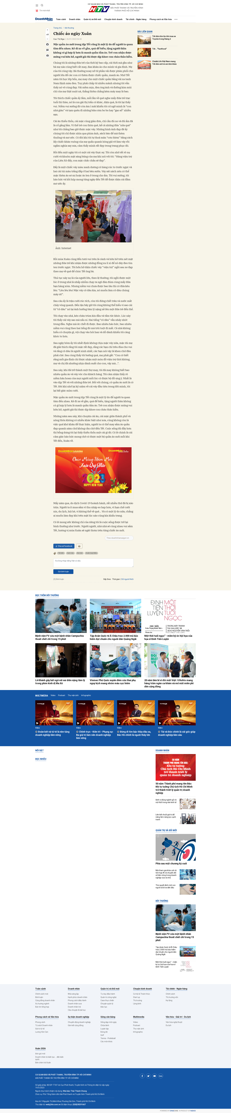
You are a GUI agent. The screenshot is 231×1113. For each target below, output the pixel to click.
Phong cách (40, 1022)
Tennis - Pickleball (108, 1038)
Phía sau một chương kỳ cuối (171, 863)
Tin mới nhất (44, 10)
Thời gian (116, 579)
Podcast (61, 695)
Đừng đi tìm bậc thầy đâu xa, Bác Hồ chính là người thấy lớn (134, 733)
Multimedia (41, 695)
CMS (174, 1111)
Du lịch (168, 1025)
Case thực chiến (107, 1000)
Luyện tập (105, 1029)
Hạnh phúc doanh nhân (77, 997)
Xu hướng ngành (42, 1004)
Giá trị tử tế (39, 1029)
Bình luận (39, 997)
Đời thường (69, 28)
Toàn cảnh (61, 19)
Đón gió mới (40, 1054)
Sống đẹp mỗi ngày (109, 1022)
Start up (136, 997)
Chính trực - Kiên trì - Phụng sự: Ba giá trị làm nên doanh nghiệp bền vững (94, 734)
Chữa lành (105, 1025)
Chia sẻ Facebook (65, 546)
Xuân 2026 (40, 1048)
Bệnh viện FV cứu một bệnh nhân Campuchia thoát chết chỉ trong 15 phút (59, 637)
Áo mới (79, 553)
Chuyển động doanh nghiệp (79, 1022)
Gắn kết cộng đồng (75, 1025)
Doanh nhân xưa (75, 1004)
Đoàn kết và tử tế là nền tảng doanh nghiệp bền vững (52, 733)
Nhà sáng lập (73, 994)
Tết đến (61, 553)
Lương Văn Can (41, 1032)
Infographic (86, 695)
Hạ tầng (169, 1000)
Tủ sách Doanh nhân (44, 1025)
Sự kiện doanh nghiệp (78, 1017)
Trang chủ (57, 28)
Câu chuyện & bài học (77, 1010)
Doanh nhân (74, 19)
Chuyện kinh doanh (113, 19)
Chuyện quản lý (107, 1004)
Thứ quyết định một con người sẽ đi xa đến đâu (166, 886)
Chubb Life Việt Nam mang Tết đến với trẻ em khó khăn (164, 62)
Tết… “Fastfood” (159, 49)
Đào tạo (104, 1007)
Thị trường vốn (172, 997)
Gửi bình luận (63, 572)
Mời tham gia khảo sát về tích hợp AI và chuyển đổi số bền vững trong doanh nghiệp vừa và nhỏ (166, 874)
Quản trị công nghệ (108, 997)
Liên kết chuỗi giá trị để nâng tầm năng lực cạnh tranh (166, 817)
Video (53, 695)
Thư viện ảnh (73, 695)
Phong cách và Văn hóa (161, 19)
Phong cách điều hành (77, 1000)
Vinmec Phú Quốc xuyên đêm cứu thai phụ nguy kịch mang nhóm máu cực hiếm (113, 682)
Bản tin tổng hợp (42, 1007)
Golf (102, 1035)
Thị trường (137, 1000)
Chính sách (170, 994)
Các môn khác (106, 1041)
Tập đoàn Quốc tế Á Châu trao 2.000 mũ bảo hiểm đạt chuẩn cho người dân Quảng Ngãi (114, 637)
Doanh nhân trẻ (74, 1007)
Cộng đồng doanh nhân (45, 1000)
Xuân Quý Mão (91, 553)
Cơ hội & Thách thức (141, 994)
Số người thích (128, 579)
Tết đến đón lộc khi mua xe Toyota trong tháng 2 (164, 37)
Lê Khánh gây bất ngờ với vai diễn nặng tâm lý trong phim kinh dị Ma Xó (60, 682)
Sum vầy (70, 553)
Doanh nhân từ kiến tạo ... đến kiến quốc (49, 1058)
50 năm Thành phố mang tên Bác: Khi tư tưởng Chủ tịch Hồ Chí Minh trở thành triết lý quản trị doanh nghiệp (174, 788)
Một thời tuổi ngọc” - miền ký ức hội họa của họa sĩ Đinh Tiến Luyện (168, 637)
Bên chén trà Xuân (43, 1063)
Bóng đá (104, 1032)
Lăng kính (137, 1004)
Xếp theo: (107, 579)
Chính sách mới (41, 994)
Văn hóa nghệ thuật (174, 1022)
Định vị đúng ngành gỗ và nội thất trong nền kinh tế (166, 801)
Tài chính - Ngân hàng (136, 19)
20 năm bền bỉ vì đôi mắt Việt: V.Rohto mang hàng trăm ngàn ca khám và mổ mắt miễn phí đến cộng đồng (169, 683)
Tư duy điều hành (108, 994)
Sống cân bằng (108, 1017)
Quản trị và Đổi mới (92, 19)
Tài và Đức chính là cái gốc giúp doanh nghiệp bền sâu (176, 733)
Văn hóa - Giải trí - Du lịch (178, 1017)
